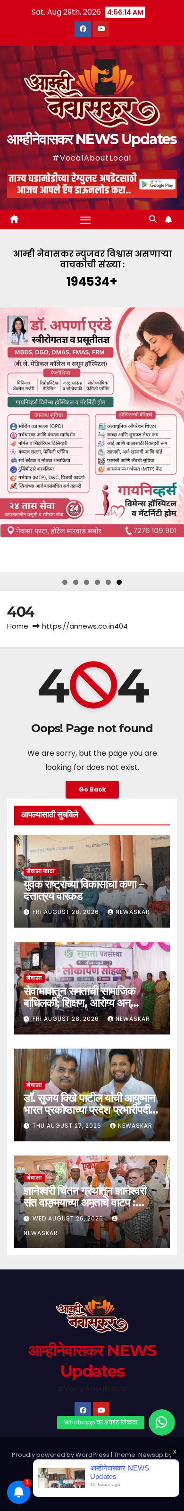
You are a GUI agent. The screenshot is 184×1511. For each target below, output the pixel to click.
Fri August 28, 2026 (67, 912)
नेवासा (34, 978)
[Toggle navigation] (85, 219)
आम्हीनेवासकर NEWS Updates (91, 139)
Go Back (92, 789)
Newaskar (133, 912)
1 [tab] (64, 582)
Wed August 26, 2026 (69, 1218)
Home (17, 626)
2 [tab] (75, 582)
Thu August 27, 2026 (68, 1126)
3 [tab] (86, 582)
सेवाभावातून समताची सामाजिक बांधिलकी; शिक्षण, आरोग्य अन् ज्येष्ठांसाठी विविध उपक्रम (79, 1002)
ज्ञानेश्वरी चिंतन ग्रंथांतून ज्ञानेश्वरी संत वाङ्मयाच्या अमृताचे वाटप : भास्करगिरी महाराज (85, 1202)
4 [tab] (97, 582)
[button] (153, 219)
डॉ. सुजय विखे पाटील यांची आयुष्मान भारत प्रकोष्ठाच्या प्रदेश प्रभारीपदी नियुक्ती (89, 1109)
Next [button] (173, 440)
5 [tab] (108, 582)
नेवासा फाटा (40, 871)
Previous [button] (11, 440)
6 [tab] (119, 582)
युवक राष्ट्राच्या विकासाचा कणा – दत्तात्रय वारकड (84, 890)
